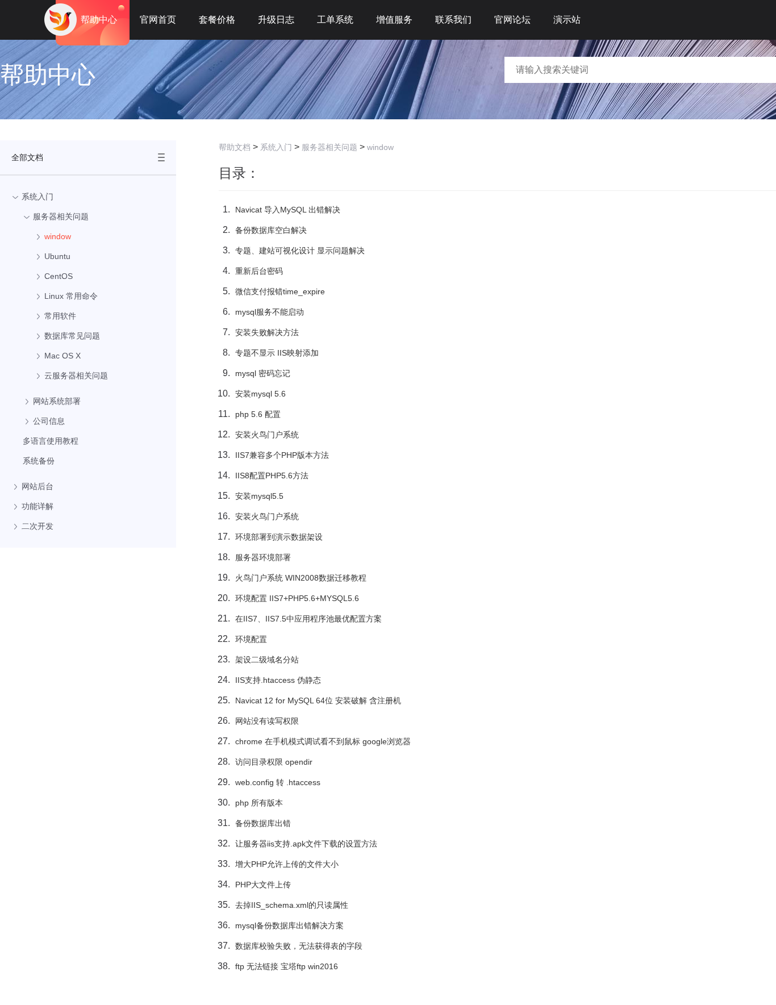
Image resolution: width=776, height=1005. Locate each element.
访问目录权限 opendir (273, 761)
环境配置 (251, 639)
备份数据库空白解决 (271, 230)
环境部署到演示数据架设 (279, 536)
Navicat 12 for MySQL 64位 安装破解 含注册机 (318, 700)
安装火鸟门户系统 (267, 434)
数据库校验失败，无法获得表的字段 (298, 945)
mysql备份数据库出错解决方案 (289, 925)
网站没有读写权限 (267, 720)
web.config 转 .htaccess (277, 782)
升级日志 (276, 19)
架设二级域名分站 (267, 659)
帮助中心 (99, 19)
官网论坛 (512, 19)
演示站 (567, 19)
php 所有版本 (259, 802)
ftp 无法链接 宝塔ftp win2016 (286, 966)
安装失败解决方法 (267, 332)
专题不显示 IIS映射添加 (277, 352)
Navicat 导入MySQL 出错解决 (287, 209)
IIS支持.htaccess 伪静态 (278, 680)
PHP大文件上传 (263, 884)
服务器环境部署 (263, 557)
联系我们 (453, 19)
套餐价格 (217, 19)
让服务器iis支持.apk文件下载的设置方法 (306, 843)
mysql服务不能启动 (269, 311)
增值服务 (394, 19)
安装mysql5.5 (259, 496)
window (380, 147)
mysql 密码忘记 (262, 373)
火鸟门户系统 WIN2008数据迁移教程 (300, 577)
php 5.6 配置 (258, 414)
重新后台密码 (259, 271)
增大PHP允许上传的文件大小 (287, 864)
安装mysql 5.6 (260, 393)
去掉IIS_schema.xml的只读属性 (291, 905)
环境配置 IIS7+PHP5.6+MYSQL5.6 (297, 598)
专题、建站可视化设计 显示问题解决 (300, 250)
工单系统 (335, 19)
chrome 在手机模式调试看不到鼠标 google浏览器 (323, 741)
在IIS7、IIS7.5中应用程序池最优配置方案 (308, 618)
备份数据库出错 (263, 823)
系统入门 (276, 147)
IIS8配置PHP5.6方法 (271, 475)
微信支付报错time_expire (280, 291)
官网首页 (158, 19)
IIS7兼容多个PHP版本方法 (282, 455)
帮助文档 (235, 147)
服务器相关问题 (329, 147)
